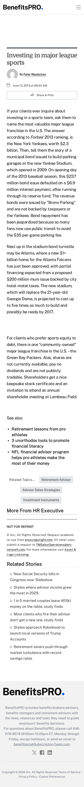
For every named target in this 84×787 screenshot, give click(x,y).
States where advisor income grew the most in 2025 (41, 590)
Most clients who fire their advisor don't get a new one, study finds (40, 617)
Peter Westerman (34, 74)
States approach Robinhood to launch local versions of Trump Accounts (37, 633)
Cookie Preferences (52, 776)
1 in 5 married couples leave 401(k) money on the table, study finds (40, 603)
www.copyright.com (39, 539)
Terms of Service (69, 772)
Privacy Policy (28, 776)
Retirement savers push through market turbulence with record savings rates (38, 653)
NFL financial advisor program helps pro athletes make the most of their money (40, 457)
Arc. (28, 772)
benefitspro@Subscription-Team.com (42, 744)
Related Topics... (22, 480)
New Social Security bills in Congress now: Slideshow (34, 577)
